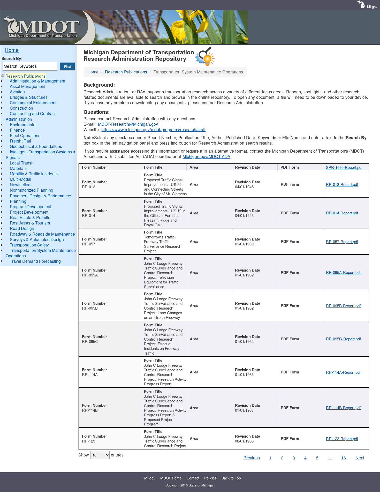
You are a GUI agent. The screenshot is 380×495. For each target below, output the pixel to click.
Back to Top (231, 478)
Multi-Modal (20, 179)
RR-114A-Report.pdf (343, 372)
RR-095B (90, 308)
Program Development (30, 206)
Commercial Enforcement (33, 103)
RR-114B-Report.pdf (343, 407)
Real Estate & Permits (30, 217)
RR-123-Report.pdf (342, 438)
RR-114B (90, 410)
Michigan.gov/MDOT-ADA (206, 156)
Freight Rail (20, 141)
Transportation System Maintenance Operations (41, 253)
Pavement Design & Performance (40, 196)
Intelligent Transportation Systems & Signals (41, 154)
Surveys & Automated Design (37, 239)
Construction (21, 108)
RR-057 (88, 243)
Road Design (22, 228)
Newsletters (21, 185)
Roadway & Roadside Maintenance (42, 234)
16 (343, 457)
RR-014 (88, 215)
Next (359, 457)
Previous (252, 457)
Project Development (29, 212)
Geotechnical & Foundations (36, 146)
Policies (210, 478)
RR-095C (90, 341)
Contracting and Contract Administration (31, 116)
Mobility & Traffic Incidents (34, 174)
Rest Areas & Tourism (30, 223)
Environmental (23, 125)
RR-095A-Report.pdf (343, 272)
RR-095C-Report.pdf (343, 338)
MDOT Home (171, 478)
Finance (17, 130)
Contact (193, 478)
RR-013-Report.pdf (342, 184)
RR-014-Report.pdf (342, 212)
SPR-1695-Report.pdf (344, 167)
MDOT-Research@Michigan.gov (128, 124)
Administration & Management (37, 81)
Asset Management (27, 86)
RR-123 (88, 441)
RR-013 (88, 186)
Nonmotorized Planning (31, 190)
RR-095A (90, 275)
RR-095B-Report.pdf (343, 305)
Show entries (101, 455)
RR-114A (90, 374)
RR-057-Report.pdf (342, 241)
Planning (18, 201)
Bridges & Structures (29, 97)
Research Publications (25, 76)
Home (12, 50)
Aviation (17, 92)
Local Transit (21, 163)
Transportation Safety (29, 245)
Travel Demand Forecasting (35, 261)
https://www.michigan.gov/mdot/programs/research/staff (153, 129)
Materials (18, 168)
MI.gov (372, 6)
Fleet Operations (25, 135)
